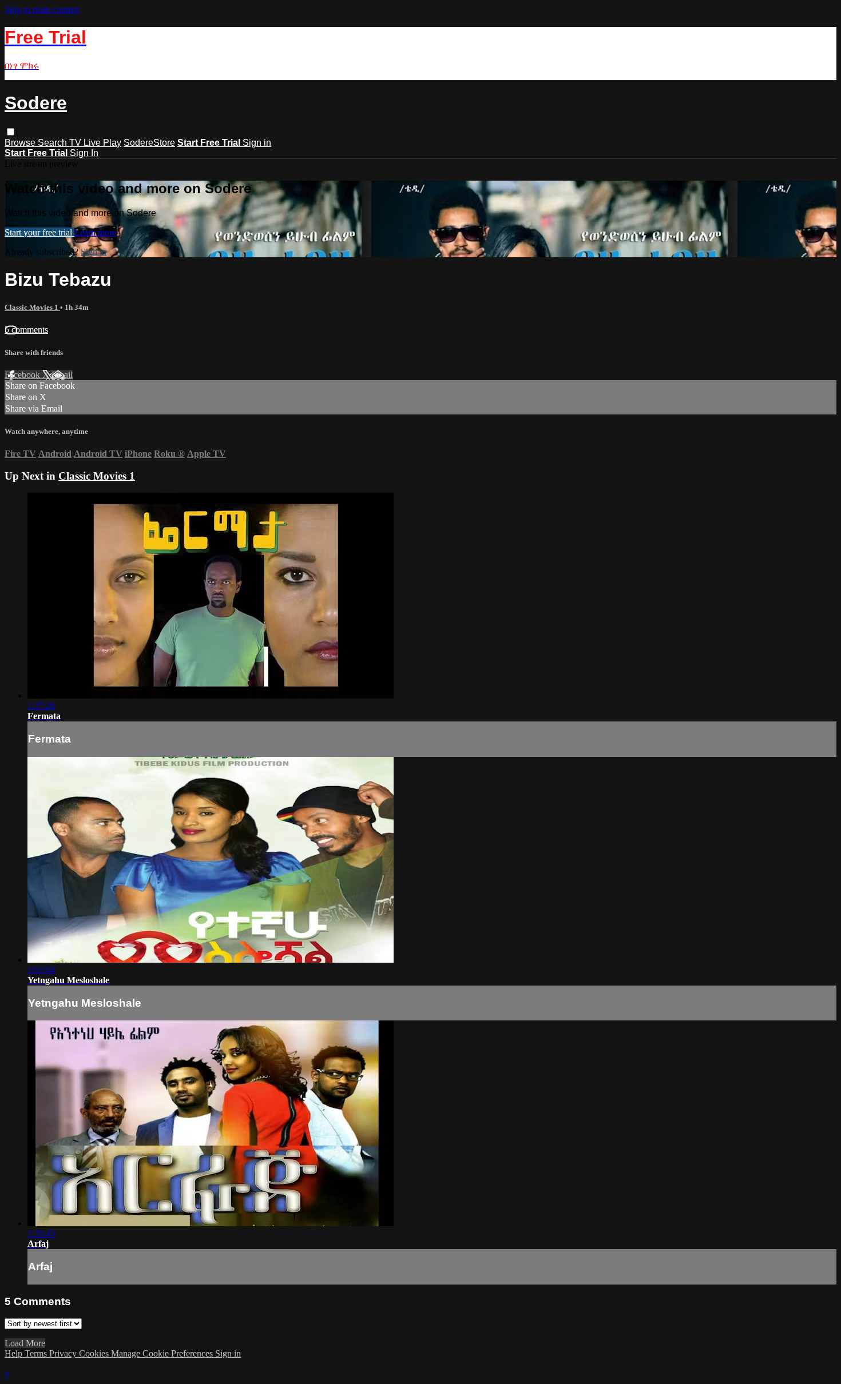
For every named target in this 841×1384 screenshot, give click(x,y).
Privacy (64, 1353)
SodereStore (149, 142)
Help (15, 1353)
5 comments (26, 329)
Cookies (95, 1353)
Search (53, 142)
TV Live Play (95, 142)
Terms (37, 1353)
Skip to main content (42, 9)
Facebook (23, 375)
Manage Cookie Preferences (163, 1353)
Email (62, 375)
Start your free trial (39, 232)
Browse (21, 142)
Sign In (84, 153)
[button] (10, 131)
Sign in (257, 142)
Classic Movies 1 (32, 307)
